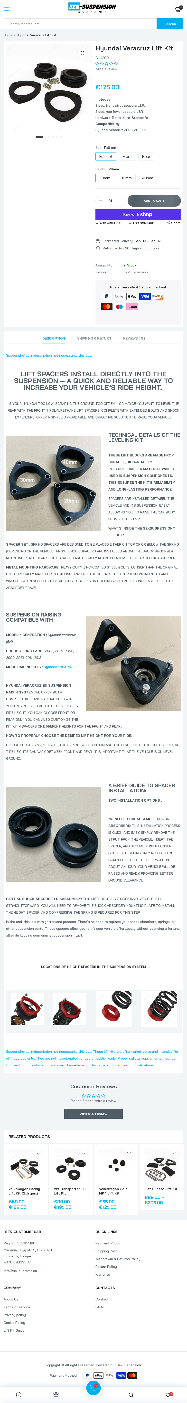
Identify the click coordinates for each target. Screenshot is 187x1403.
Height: (107, 169)
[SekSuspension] (92, 9)
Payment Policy (107, 1243)
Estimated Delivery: (118, 241)
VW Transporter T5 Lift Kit (69, 1191)
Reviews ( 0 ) (134, 338)
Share (176, 223)
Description (53, 338)
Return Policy (106, 1266)
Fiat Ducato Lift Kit (161, 1189)
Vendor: (101, 272)
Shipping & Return (94, 338)
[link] (38, 1153)
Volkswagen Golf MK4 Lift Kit (113, 1191)
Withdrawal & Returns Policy (117, 1259)
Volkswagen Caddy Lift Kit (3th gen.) (24, 1191)
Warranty (102, 1274)
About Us (11, 1299)
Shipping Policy (107, 1251)
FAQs (99, 1307)
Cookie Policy (14, 1322)
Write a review (106, 69)
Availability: (104, 265)
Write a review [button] (93, 1113)
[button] (106, 63)
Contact (102, 1299)
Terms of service (17, 1307)
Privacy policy (15, 1315)
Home (8, 35)
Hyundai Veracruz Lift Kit (134, 48)
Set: (106, 147)
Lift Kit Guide (14, 1330)
